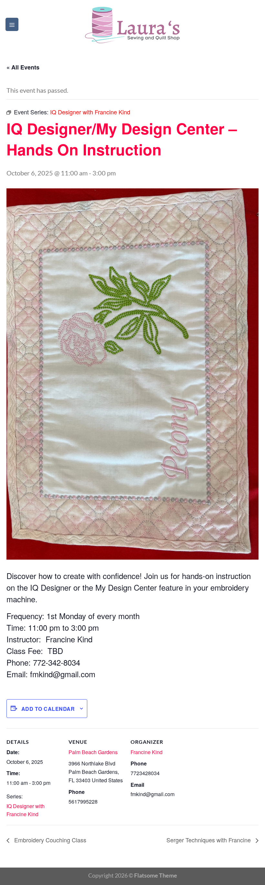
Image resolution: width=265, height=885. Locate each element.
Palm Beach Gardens (93, 752)
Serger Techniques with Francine (209, 840)
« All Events (22, 67)
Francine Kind (147, 752)
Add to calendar (48, 708)
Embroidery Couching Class (49, 840)
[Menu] (11, 24)
